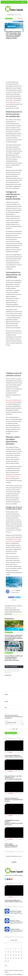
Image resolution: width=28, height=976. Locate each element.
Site (6, 707)
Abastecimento (9, 18)
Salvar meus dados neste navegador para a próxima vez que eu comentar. (14, 717)
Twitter (15, 21)
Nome (6, 694)
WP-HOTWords (18, 974)
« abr (6, 965)
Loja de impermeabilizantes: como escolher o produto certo (14, 756)
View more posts (15, 592)
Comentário (8, 675)
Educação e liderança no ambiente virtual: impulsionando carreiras (14, 799)
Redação (20, 18)
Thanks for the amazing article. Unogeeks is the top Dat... (13, 913)
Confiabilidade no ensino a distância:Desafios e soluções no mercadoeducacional (14, 822)
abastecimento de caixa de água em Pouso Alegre (13, 476)
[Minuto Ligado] (14, 11)
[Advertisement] (17, 51)
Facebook (21, 21)
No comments (12, 26)
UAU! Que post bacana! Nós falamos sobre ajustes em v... (16, 922)
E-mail (7, 701)
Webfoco (7, 972)
